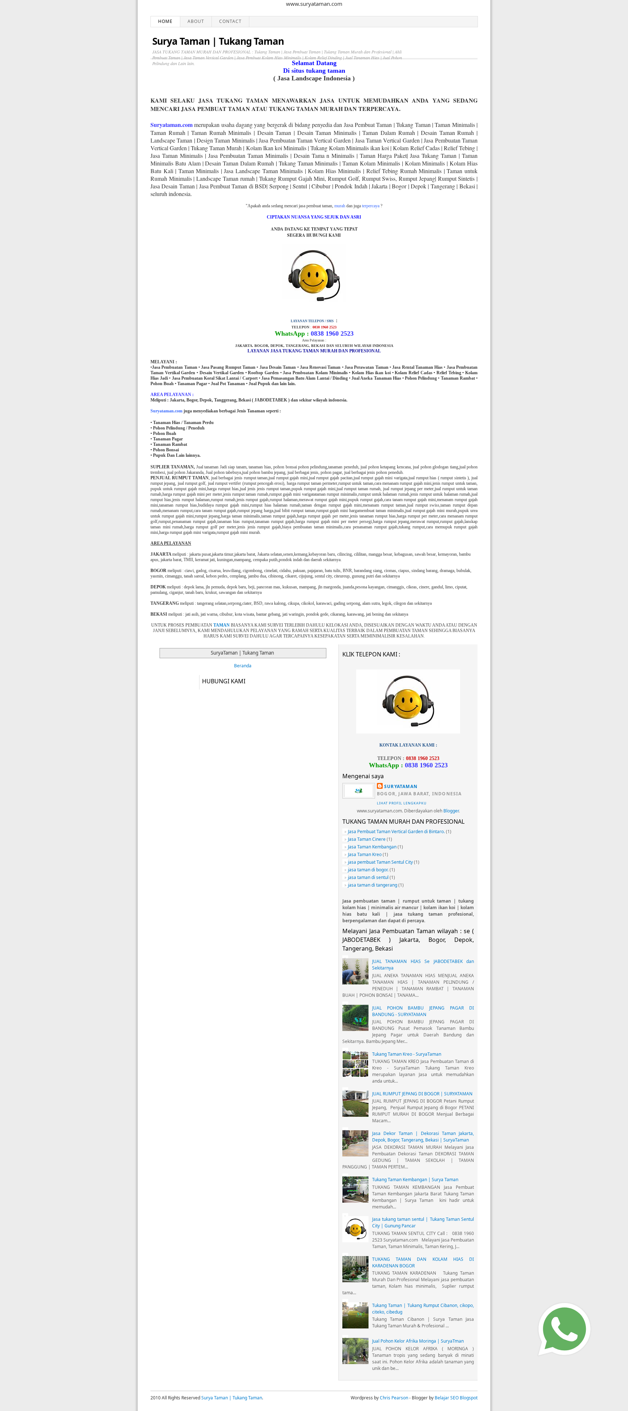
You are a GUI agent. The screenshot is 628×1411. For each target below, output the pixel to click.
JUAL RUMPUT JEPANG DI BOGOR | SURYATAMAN (422, 1094)
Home (165, 21)
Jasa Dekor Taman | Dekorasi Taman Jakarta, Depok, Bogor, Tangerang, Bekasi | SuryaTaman (423, 1136)
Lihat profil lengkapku (402, 803)
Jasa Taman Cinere (367, 839)
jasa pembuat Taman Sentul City (380, 862)
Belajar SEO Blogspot (456, 1398)
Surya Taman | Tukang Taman (218, 41)
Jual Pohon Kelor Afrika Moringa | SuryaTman (418, 1341)
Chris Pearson (394, 1398)
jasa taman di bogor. (368, 870)
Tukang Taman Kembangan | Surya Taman (415, 1179)
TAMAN (221, 625)
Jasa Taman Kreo (365, 854)
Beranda (242, 666)
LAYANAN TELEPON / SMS (312, 321)
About (196, 21)
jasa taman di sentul (368, 877)
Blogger (451, 811)
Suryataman (401, 786)
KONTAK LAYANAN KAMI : (408, 745)
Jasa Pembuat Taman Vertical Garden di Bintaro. (396, 831)
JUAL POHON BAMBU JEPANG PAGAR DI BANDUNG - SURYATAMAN (423, 1011)
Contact (230, 21)
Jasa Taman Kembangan (372, 847)
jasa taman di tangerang (372, 885)
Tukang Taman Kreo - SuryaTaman (406, 1054)
